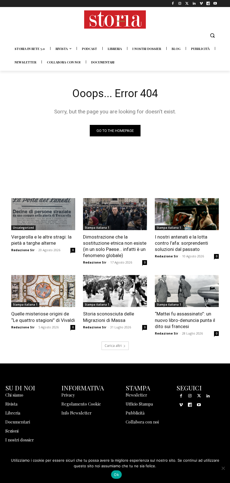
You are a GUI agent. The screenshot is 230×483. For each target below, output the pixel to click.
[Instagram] (179, 3)
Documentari (17, 422)
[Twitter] (186, 3)
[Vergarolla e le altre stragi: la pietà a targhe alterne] (43, 214)
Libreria (12, 413)
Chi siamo (14, 395)
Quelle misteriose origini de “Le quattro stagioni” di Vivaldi (43, 317)
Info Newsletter (76, 413)
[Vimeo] (200, 3)
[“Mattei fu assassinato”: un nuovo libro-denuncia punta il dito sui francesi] (187, 291)
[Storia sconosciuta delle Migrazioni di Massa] (115, 291)
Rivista (11, 404)
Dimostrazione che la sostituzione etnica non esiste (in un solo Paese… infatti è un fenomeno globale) (114, 246)
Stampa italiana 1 (97, 228)
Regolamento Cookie (81, 404)
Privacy (68, 395)
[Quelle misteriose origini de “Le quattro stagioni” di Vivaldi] (43, 291)
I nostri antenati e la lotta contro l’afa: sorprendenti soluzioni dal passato (181, 243)
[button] (212, 35)
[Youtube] (215, 3)
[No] (223, 468)
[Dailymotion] (208, 3)
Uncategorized (23, 228)
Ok (116, 474)
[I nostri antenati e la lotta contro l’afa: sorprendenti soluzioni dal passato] (187, 214)
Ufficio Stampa (139, 404)
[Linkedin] (193, 3)
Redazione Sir (22, 250)
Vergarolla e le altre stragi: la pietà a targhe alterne (41, 240)
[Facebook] (172, 3)
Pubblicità (135, 413)
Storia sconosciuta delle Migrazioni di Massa (108, 317)
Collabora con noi (142, 422)
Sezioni (12, 431)
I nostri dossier (19, 440)
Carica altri (113, 345)
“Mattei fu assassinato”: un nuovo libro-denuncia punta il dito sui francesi (185, 320)
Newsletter (136, 395)
